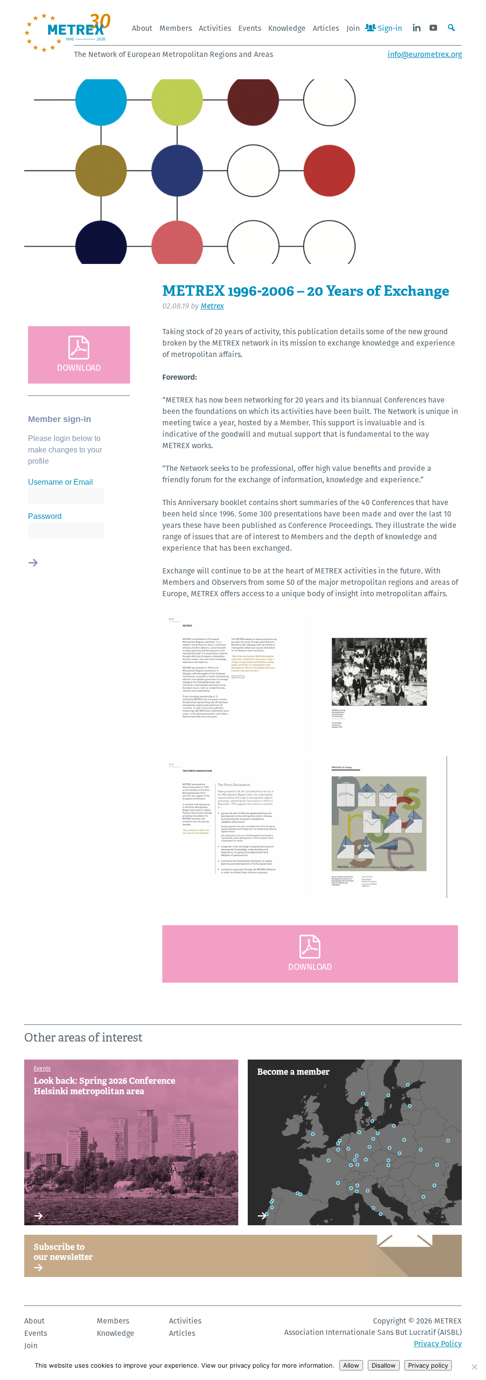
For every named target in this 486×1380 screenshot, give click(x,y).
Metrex (212, 305)
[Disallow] (474, 1366)
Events (249, 28)
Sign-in (389, 28)
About (142, 28)
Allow (351, 1365)
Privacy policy (428, 1365)
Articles (326, 28)
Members (175, 28)
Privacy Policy (438, 1343)
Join (353, 28)
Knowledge (287, 28)
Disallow (384, 1365)
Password (45, 516)
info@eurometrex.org (425, 54)
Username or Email (60, 482)
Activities (215, 28)
